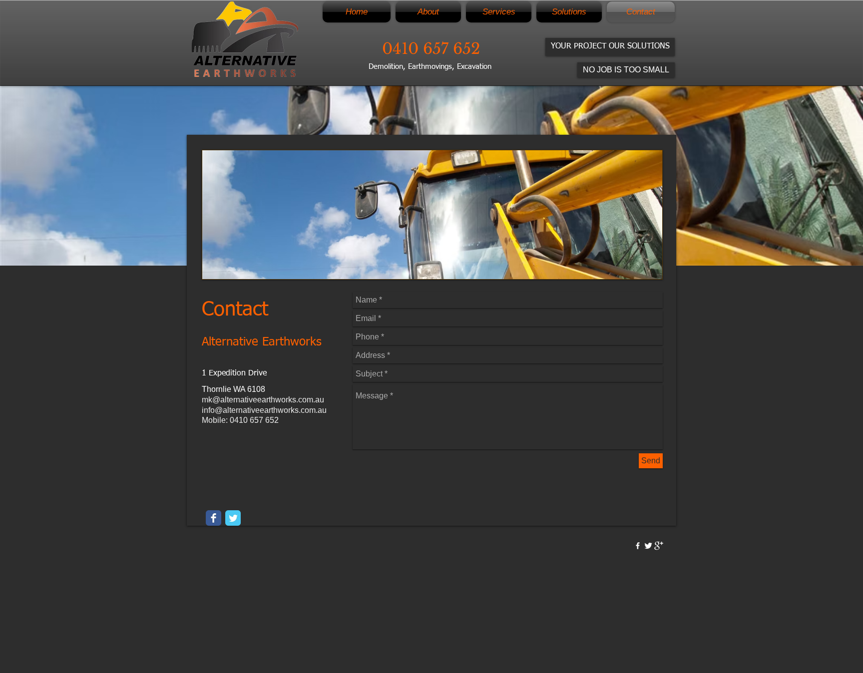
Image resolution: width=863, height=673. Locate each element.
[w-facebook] (637, 545)
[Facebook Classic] (213, 518)
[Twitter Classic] (233, 518)
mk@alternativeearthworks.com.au (263, 399)
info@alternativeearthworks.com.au (264, 410)
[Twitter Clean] (648, 545)
